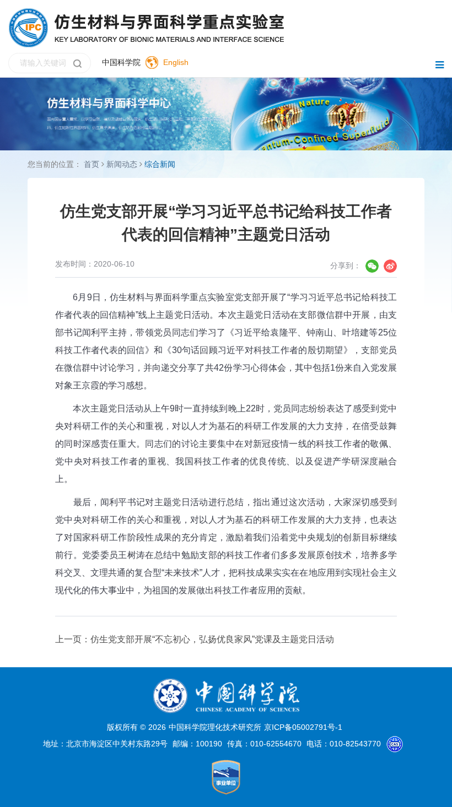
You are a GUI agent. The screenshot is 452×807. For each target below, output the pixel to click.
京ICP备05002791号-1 (303, 727)
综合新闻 (159, 164)
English (176, 62)
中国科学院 (121, 62)
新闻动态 (121, 164)
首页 (91, 164)
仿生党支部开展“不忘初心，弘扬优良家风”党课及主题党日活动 (212, 639)
